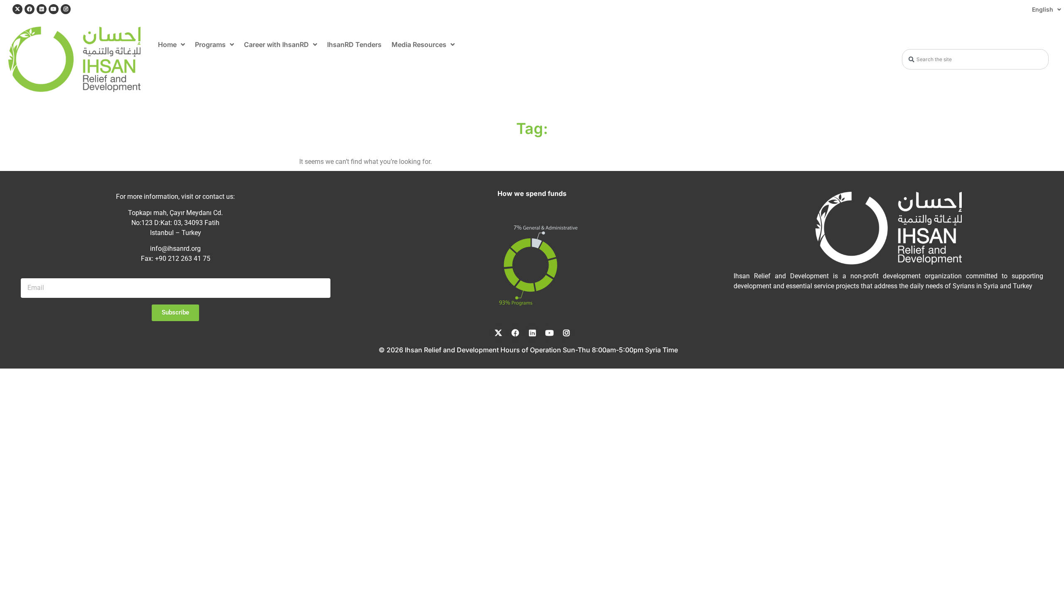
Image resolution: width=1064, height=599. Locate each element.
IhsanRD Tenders (354, 44)
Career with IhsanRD (276, 44)
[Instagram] (66, 9)
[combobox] (975, 59)
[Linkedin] (42, 9)
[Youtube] (54, 9)
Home (167, 44)
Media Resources (419, 44)
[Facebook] (29, 9)
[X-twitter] (17, 9)
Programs (210, 44)
